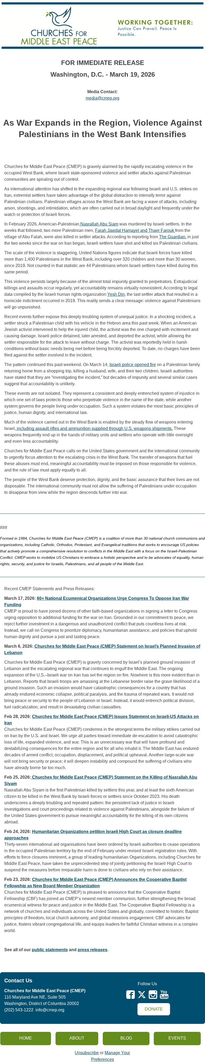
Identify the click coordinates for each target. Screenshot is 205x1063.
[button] (153, 1009)
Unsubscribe (87, 1052)
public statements (50, 949)
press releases (92, 949)
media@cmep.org (102, 98)
